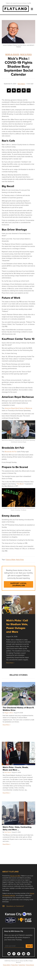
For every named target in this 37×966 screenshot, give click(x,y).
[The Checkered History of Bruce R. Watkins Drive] (18, 693)
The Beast (20, 484)
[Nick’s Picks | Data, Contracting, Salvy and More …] (18, 813)
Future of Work (10, 559)
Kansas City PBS (15, 876)
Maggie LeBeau (8, 712)
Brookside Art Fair (11, 452)
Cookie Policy (22, 965)
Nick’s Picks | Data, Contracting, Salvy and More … (17, 828)
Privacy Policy (14, 965)
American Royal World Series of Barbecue (18, 408)
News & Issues (12, 54)
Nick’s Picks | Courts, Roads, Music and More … (15, 768)
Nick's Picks (26, 54)
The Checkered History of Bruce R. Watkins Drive (18, 709)
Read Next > (10, 663)
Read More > (7, 725)
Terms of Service (30, 965)
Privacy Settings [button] (7, 965)
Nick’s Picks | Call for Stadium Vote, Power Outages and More (17, 626)
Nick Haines (21, 84)
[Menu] (32, 9)
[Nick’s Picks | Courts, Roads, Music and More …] (18, 753)
